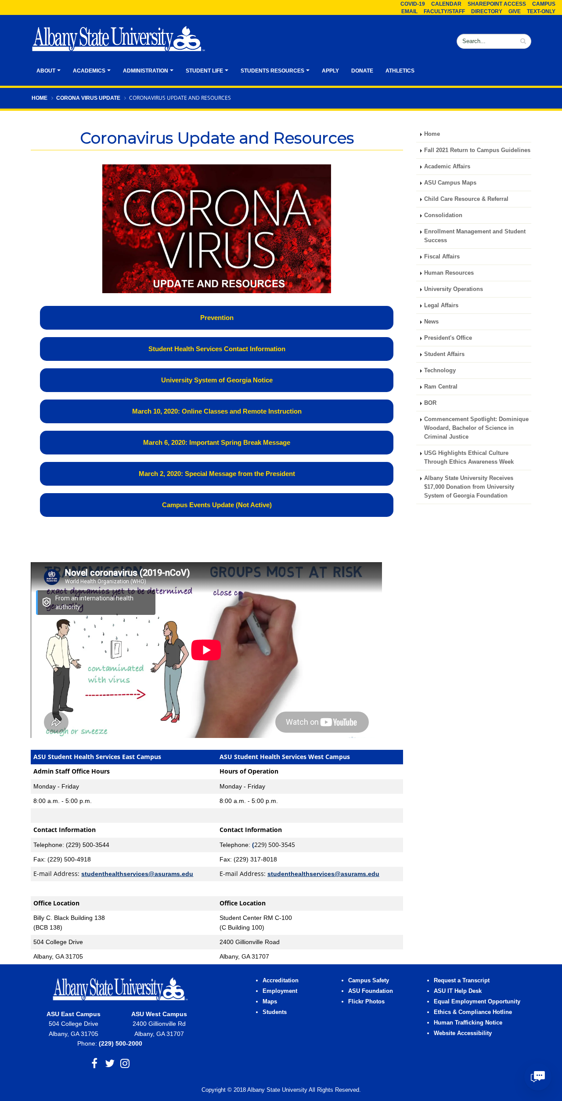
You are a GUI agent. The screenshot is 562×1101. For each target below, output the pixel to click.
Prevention (217, 317)
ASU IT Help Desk (458, 991)
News (431, 322)
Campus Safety (368, 980)
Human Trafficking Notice (468, 1023)
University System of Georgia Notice (217, 380)
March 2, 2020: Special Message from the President (217, 473)
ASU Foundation (370, 991)
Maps (270, 1002)
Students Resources (272, 71)
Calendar (446, 4)
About (45, 71)
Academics (89, 71)
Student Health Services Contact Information (216, 348)
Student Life (204, 71)
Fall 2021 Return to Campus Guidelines (477, 150)
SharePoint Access (497, 4)
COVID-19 (412, 4)
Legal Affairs (441, 305)
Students (275, 1012)
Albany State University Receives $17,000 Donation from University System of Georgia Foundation (469, 487)
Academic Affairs (447, 167)
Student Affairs (444, 354)
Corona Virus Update (88, 98)
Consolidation (443, 215)
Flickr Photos (366, 1002)
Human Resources (449, 273)
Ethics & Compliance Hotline (473, 1012)
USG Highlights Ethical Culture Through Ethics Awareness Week (469, 457)
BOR (430, 403)
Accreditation (281, 980)
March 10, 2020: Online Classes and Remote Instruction (217, 411)
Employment (280, 991)
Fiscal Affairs (442, 257)
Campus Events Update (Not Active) (217, 505)
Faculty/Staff (444, 11)
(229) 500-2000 (120, 1043)
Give (514, 11)
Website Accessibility (464, 1033)
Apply (330, 71)
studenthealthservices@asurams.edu (137, 873)
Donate (362, 71)
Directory (486, 11)
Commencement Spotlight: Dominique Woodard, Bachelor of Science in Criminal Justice (476, 428)
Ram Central (441, 387)
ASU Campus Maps (450, 183)
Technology (440, 370)
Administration (145, 71)
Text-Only (541, 11)
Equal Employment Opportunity (477, 1002)
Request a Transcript (462, 980)
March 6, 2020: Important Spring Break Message (216, 442)
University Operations (453, 289)
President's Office (448, 338)
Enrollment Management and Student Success (475, 236)
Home (39, 98)
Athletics (399, 71)
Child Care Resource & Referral (466, 199)
